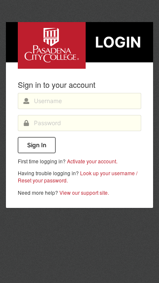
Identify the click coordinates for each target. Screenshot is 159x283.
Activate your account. (92, 161)
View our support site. (84, 192)
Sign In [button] (36, 145)
